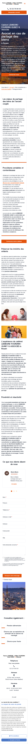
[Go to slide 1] (11, 491)
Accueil (11, 87)
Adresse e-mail (7, 517)
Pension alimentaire (14, 626)
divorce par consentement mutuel (13, 183)
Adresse (5, 524)
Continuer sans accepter (7, 730)
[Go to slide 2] (14, 491)
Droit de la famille (6, 89)
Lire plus (14, 484)
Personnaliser (15, 736)
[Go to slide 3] (16, 491)
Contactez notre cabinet (14, 241)
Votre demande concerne (10, 545)
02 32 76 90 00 (15, 9)
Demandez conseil (14, 12)
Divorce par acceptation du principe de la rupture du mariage (14, 633)
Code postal (6, 531)
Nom (4, 497)
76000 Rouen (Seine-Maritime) (14, 678)
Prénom (5, 503)
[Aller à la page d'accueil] (12, 3)
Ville (4, 538)
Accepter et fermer (14, 740)
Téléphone (6, 510)
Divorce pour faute (14, 641)
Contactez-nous (14, 74)
